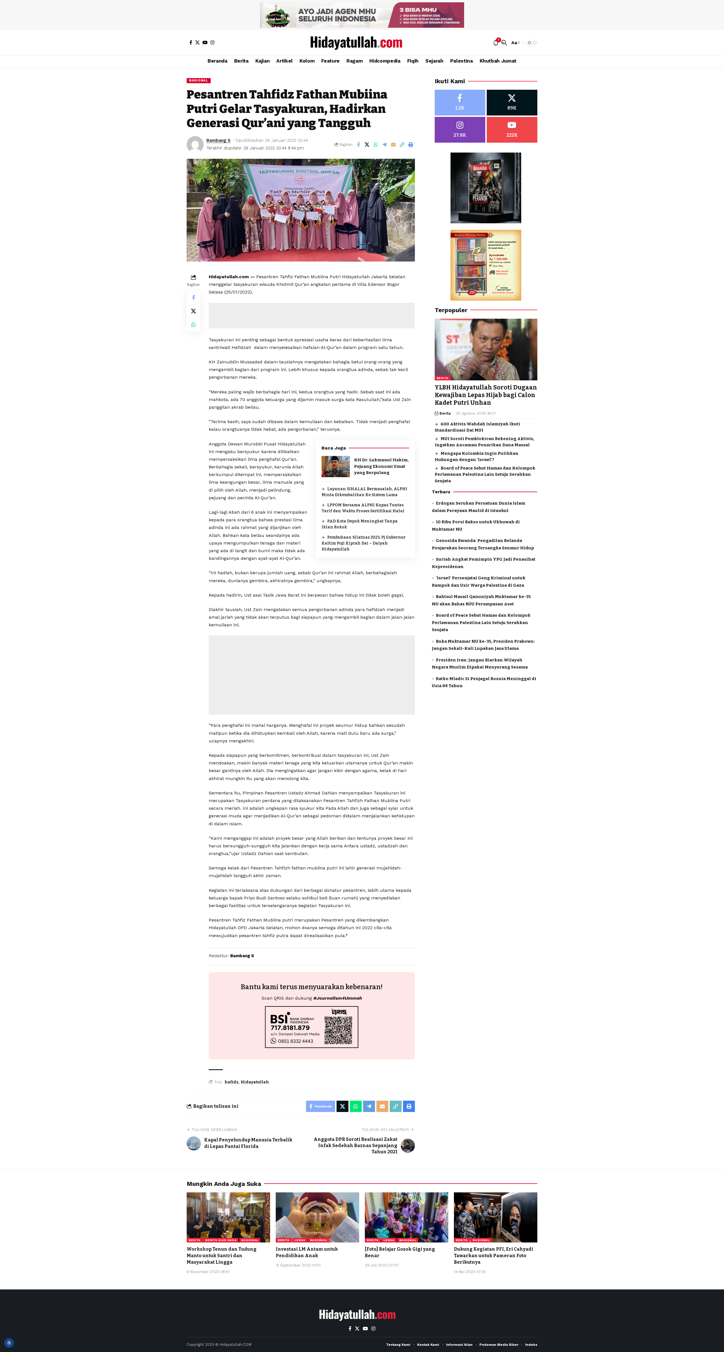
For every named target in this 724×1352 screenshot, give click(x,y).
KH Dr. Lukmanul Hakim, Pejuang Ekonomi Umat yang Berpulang (381, 466)
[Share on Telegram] (385, 144)
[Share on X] (367, 144)
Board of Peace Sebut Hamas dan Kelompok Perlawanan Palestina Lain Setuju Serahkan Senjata (485, 474)
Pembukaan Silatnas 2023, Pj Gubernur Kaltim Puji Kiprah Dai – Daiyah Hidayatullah (364, 543)
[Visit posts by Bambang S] (195, 144)
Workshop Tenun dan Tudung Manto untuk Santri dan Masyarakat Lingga (222, 1255)
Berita (443, 378)
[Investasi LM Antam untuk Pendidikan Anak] (317, 1217)
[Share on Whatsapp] (376, 144)
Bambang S (218, 140)
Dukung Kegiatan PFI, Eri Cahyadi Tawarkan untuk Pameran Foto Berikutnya (493, 1255)
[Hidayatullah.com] (362, 42)
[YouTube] (205, 42)
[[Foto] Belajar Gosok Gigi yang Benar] (406, 1217)
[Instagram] (212, 42)
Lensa (299, 1240)
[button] (504, 43)
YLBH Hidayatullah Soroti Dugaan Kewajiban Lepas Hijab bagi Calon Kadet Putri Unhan (486, 395)
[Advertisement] (312, 315)
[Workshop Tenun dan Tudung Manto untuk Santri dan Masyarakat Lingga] (228, 1217)
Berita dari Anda (220, 1240)
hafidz (231, 1082)
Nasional (198, 80)
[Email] (393, 144)
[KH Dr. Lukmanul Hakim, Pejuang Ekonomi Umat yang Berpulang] (336, 466)
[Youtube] (512, 130)
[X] (197, 42)
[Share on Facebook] (358, 144)
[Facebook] (191, 42)
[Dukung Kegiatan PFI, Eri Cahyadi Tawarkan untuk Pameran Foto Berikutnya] (495, 1217)
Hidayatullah (255, 1082)
